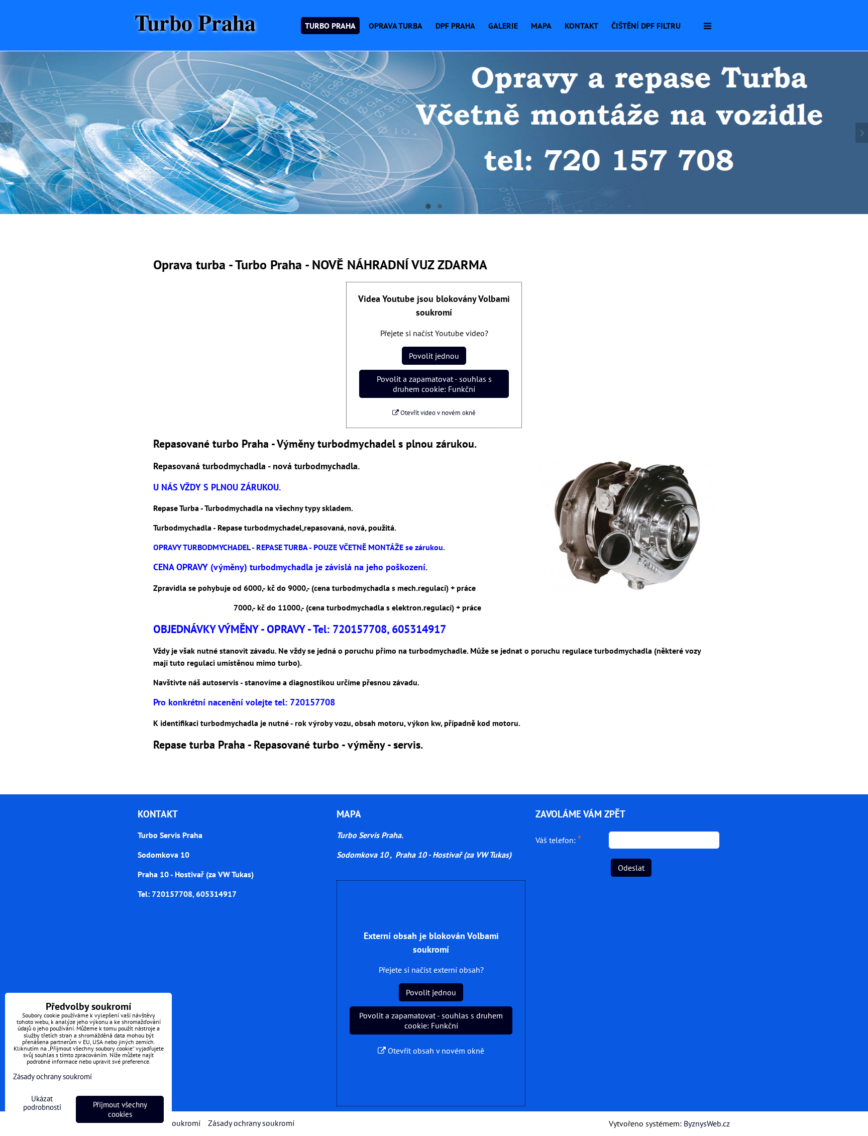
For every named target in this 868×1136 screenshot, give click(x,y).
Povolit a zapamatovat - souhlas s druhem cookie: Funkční (434, 384)
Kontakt (581, 26)
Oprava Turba (395, 26)
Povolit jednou (434, 356)
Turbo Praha (195, 22)
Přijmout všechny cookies (120, 1109)
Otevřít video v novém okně (437, 412)
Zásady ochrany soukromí (251, 1123)
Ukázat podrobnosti (42, 1103)
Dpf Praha (455, 26)
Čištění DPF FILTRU (646, 26)
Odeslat (631, 868)
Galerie (503, 26)
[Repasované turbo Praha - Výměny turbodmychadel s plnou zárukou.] (627, 527)
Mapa (541, 26)
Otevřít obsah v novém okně (435, 1051)
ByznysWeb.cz (707, 1123)
